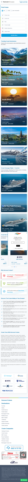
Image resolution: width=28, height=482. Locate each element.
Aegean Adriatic (5, 421)
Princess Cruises (5, 440)
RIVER (9, 10)
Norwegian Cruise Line (6, 442)
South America (5, 409)
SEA (4, 10)
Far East (3, 405)
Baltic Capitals (4, 417)
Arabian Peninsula (5, 423)
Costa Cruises (4, 433)
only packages (16, 10)
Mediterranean (5, 415)
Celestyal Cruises (5, 431)
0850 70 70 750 (23, 2)
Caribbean (4, 419)
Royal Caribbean (5, 436)
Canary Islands (5, 425)
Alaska (3, 407)
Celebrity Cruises (5, 438)
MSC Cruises (4, 435)
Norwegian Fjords (5, 413)
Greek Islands (4, 411)
